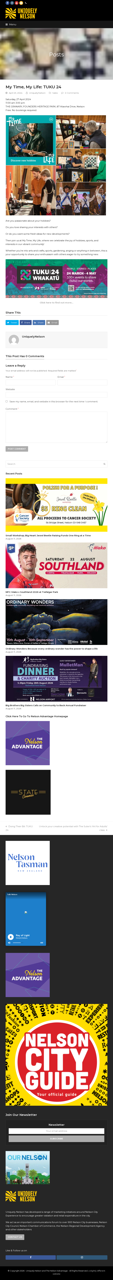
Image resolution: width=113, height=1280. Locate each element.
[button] (11, 24)
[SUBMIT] (104, 464)
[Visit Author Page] (14, 339)
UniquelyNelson (37, 93)
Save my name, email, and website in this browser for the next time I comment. (54, 401)
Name (10, 377)
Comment (12, 408)
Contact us (15, 1237)
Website (10, 389)
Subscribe (56, 1138)
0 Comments (72, 93)
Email (61, 377)
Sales (55, 93)
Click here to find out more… (56, 302)
